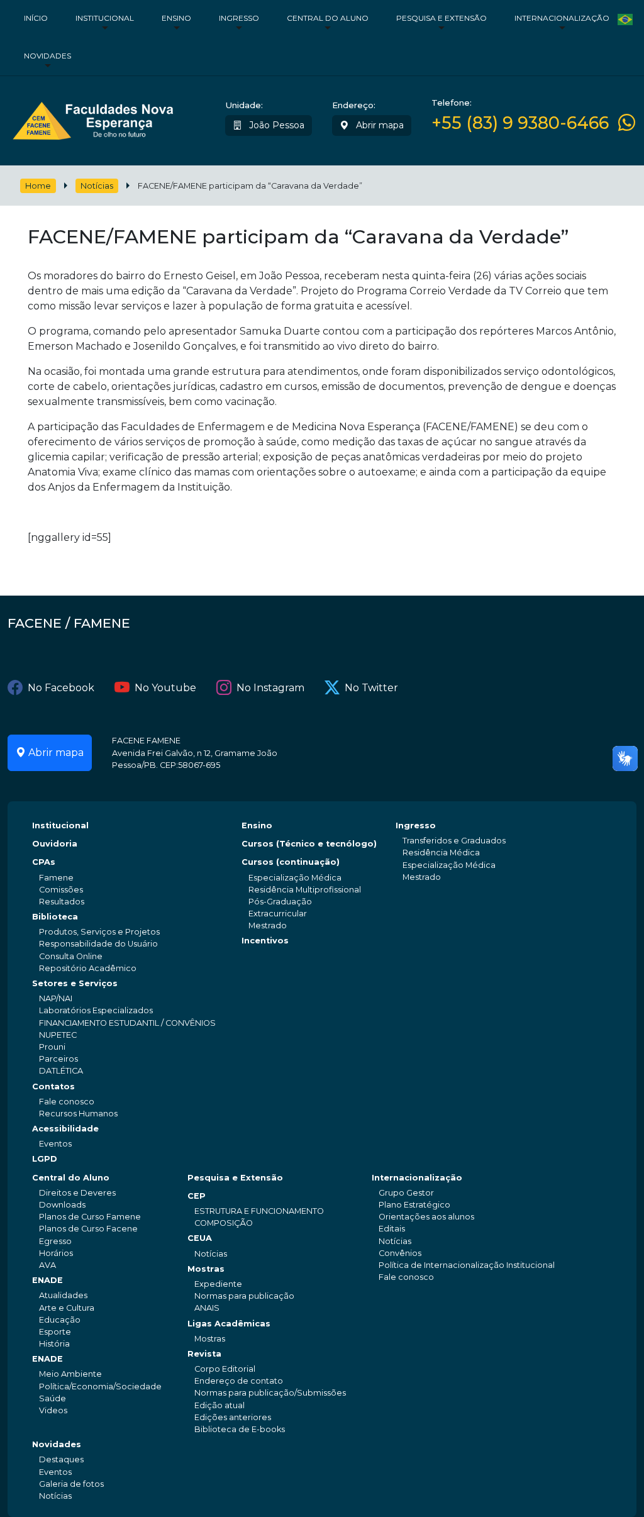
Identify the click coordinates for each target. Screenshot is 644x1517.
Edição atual (219, 1405)
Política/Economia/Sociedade (100, 1386)
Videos (53, 1410)
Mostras (206, 1269)
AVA (47, 1265)
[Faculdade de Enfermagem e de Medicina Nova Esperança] (93, 118)
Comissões (61, 889)
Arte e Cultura (66, 1308)
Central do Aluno (328, 18)
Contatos (53, 1086)
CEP (196, 1196)
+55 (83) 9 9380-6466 (520, 123)
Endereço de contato (238, 1381)
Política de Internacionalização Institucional (467, 1265)
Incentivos (265, 940)
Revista (204, 1354)
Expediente (218, 1284)
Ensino (176, 18)
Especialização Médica (294, 877)
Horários (56, 1253)
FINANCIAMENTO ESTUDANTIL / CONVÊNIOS (127, 1023)
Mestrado (267, 925)
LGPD (44, 1159)
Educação (59, 1320)
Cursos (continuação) (291, 862)
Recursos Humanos (78, 1113)
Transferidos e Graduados (454, 840)
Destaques (61, 1459)
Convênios (400, 1253)
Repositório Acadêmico (87, 968)
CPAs (43, 862)
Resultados (61, 901)
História (54, 1343)
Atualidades (63, 1295)
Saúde (52, 1398)
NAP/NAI (55, 998)
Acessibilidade (65, 1128)
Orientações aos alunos (426, 1216)
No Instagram (270, 688)
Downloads (62, 1204)
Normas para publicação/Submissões (270, 1393)
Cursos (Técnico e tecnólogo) (309, 843)
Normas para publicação (244, 1296)
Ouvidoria (54, 843)
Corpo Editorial (224, 1369)
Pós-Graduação (280, 901)
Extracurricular (277, 913)
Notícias (96, 186)
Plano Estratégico (414, 1204)
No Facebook (61, 688)
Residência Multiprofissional (304, 889)
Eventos (55, 1143)
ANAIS (206, 1308)
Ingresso (239, 18)
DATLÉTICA (61, 1070)
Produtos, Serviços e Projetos (99, 931)
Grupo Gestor (406, 1192)
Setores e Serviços (75, 983)
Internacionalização (561, 18)
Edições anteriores (232, 1417)
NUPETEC (58, 1035)
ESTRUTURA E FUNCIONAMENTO (259, 1211)
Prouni (52, 1047)
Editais (392, 1228)
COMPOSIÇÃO (223, 1223)
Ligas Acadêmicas (228, 1323)
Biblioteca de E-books (239, 1429)
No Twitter (371, 688)
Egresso (55, 1241)
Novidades (47, 55)
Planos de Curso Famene (90, 1216)
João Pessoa (275, 125)
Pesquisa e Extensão (441, 18)
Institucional (104, 18)
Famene (56, 877)
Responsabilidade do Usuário (98, 943)
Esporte (55, 1331)
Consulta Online (71, 956)
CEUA (199, 1238)
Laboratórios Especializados (96, 1010)
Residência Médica (441, 852)
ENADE (47, 1280)
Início (36, 18)
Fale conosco (66, 1101)
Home (38, 186)
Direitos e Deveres (77, 1192)
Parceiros (58, 1059)
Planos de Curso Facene (88, 1228)
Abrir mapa (378, 125)
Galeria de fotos (71, 1484)
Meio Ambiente (70, 1374)
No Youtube (165, 688)
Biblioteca (55, 916)
